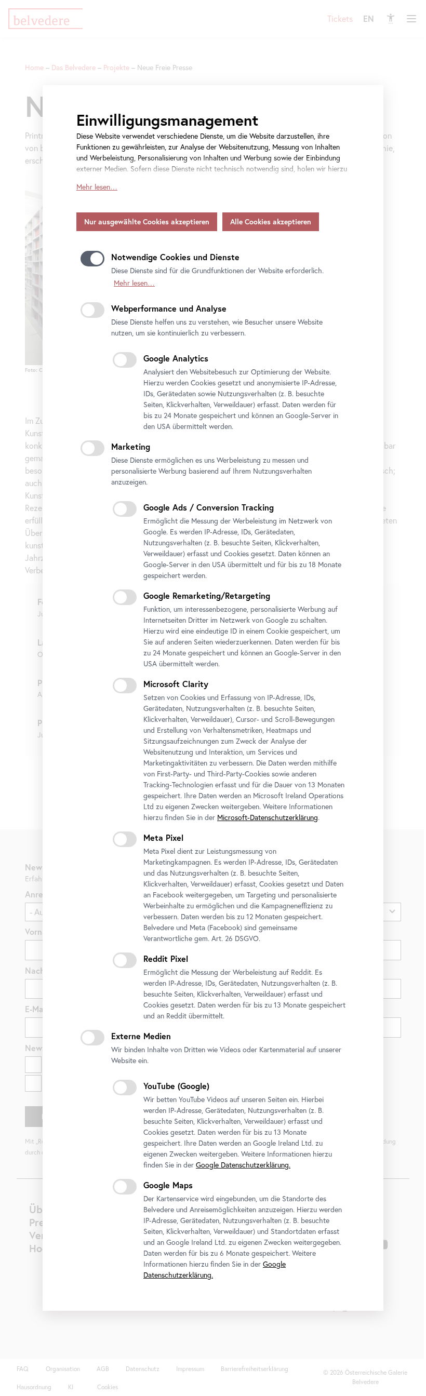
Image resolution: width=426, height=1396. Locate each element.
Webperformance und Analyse (169, 308)
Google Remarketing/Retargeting (206, 595)
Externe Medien (141, 1035)
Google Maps (168, 1184)
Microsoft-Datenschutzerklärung (267, 817)
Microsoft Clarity (175, 683)
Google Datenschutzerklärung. (243, 1165)
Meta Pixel (163, 837)
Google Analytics (175, 358)
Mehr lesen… (96, 187)
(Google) (176, 1085)
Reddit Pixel (165, 958)
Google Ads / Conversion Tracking (208, 507)
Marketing (130, 446)
